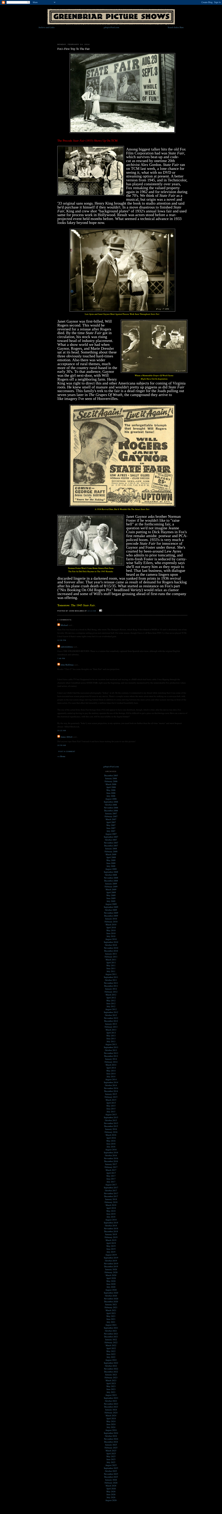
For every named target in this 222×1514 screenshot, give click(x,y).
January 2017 (111, 1164)
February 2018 (111, 1202)
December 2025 (111, 1476)
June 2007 (111, 828)
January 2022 (111, 1339)
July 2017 (111, 1181)
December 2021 (111, 1336)
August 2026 (111, 1500)
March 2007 (111, 819)
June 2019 (111, 1248)
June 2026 (111, 1494)
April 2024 (111, 1418)
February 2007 (111, 816)
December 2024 (111, 1441)
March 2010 (111, 924)
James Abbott (66, 736)
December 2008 (111, 880)
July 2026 (111, 1497)
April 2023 (111, 1383)
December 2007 (111, 845)
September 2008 (111, 871)
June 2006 (111, 793)
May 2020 (111, 1281)
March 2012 (111, 994)
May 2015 (111, 1105)
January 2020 (111, 1269)
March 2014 (111, 1064)
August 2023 (111, 1395)
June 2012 (111, 1003)
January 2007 (111, 813)
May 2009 (111, 895)
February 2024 (111, 1412)
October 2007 (111, 839)
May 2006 (111, 790)
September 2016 (111, 1152)
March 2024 (111, 1415)
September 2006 (111, 801)
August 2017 (111, 1184)
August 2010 (111, 939)
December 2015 (111, 1126)
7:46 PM (61, 658)
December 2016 (111, 1161)
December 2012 (111, 1020)
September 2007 (111, 836)
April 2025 (111, 1453)
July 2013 (111, 1041)
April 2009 (111, 892)
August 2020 (111, 1289)
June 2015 (111, 1108)
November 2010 (111, 947)
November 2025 (111, 1473)
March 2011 (111, 959)
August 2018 (111, 1219)
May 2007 (111, 825)
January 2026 (111, 1479)
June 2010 (111, 933)
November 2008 (111, 877)
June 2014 (111, 1073)
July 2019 (111, 1251)
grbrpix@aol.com (111, 27)
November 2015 (111, 1123)
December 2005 (111, 775)
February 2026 (111, 1482)
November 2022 (111, 1368)
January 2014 (111, 1058)
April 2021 (111, 1313)
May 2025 (111, 1456)
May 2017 (111, 1175)
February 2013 (111, 1026)
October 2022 (111, 1365)
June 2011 (111, 968)
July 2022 (111, 1357)
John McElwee (67, 664)
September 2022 (111, 1362)
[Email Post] (100, 610)
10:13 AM (91, 611)
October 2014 (111, 1085)
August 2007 (111, 833)
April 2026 (111, 1488)
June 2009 (111, 898)
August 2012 (111, 1009)
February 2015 (111, 1096)
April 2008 (111, 857)
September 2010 (111, 942)
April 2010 (111, 927)
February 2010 (111, 921)
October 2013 (111, 1050)
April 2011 (111, 962)
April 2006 (111, 787)
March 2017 (111, 1169)
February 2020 (111, 1272)
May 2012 (111, 1000)
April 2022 (111, 1348)
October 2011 (111, 980)
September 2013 (111, 1047)
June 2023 (111, 1389)
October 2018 (111, 1225)
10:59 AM (61, 745)
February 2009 (111, 886)
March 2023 (111, 1380)
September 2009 (111, 906)
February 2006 (111, 781)
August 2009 (111, 904)
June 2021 (111, 1319)
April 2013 (111, 1032)
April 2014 (111, 1067)
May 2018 (111, 1210)
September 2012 (111, 1012)
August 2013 (111, 1044)
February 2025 (111, 1447)
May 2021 (111, 1316)
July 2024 (111, 1427)
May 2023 (111, 1386)
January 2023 (111, 1374)
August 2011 (111, 974)
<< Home (61, 756)
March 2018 (111, 1205)
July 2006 (111, 795)
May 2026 (111, 1491)
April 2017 (111, 1172)
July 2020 (111, 1286)
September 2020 (111, 1292)
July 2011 (111, 971)
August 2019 (111, 1254)
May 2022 (111, 1351)
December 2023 (111, 1406)
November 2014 (111, 1088)
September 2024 (111, 1433)
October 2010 (111, 944)
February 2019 (111, 1237)
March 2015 (111, 1099)
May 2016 (111, 1140)
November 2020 (111, 1298)
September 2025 (111, 1468)
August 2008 (111, 868)
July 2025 (111, 1462)
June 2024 (111, 1424)
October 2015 (111, 1120)
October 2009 (111, 909)
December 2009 (111, 915)
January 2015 (111, 1094)
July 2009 (111, 901)
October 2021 (111, 1330)
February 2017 (111, 1167)
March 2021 (111, 1310)
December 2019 (111, 1266)
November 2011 (111, 982)
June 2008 (111, 863)
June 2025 (111, 1459)
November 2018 (111, 1228)
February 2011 (111, 956)
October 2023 (111, 1400)
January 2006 (111, 778)
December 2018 (111, 1231)
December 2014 (111, 1091)
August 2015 (111, 1114)
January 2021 (111, 1304)
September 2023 (111, 1397)
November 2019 (111, 1263)
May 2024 (111, 1421)
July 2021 (111, 1321)
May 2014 (111, 1070)
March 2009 (111, 889)
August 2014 (111, 1079)
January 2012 (111, 988)
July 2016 (111, 1146)
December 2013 (111, 1056)
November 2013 (111, 1053)
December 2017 (111, 1196)
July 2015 (111, 1111)
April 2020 (111, 1278)
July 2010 (111, 936)
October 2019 (111, 1260)
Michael (64, 625)
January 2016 (111, 1129)
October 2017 (111, 1190)
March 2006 (111, 784)
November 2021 (111, 1333)
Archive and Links (46, 27)
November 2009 (111, 912)
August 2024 (111, 1430)
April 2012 (111, 997)
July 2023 (111, 1392)
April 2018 (111, 1207)
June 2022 (111, 1354)
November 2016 (111, 1158)
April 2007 (111, 822)
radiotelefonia (67, 646)
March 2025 (111, 1450)
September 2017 (111, 1187)
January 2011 (111, 953)
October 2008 (111, 874)
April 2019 (111, 1243)
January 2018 (111, 1199)
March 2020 (111, 1275)
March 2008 (111, 854)
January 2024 (111, 1409)
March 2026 (111, 1485)
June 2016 (111, 1143)
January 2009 (111, 883)
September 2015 (111, 1117)
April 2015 (111, 1102)
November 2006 (111, 807)
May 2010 (111, 930)
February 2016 (111, 1132)
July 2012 (111, 1006)
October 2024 (111, 1435)
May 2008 (111, 860)
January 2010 (111, 918)
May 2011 (111, 965)
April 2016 (111, 1137)
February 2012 (111, 991)
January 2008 (111, 848)
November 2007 (111, 842)
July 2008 (111, 866)
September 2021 (111, 1327)
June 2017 (111, 1178)
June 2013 (111, 1038)
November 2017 (111, 1193)
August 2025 (111, 1465)
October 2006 (111, 804)
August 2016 (111, 1149)
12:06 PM (61, 640)
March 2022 (111, 1345)
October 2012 (111, 1015)
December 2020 (111, 1301)
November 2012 (111, 1018)
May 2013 (111, 1035)
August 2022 (111, 1359)
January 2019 (111, 1234)
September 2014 (111, 1082)
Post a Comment (66, 751)
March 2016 (111, 1134)
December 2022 (111, 1371)
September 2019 (111, 1257)
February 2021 (111, 1307)
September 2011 (111, 977)
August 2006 (111, 798)
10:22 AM (61, 730)
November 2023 (111, 1403)
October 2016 (111, 1155)
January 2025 (111, 1444)
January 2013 (111, 1023)
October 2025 (111, 1471)
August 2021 (111, 1324)
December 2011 (111, 985)
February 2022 (111, 1342)
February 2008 (111, 851)
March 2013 (111, 1029)
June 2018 (111, 1213)
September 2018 (111, 1222)
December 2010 (111, 950)
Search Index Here (176, 27)
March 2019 (111, 1240)
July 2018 (111, 1216)
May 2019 (111, 1245)
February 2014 (111, 1061)
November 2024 (111, 1438)
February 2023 (111, 1377)
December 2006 (111, 810)
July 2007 (111, 830)
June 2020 (111, 1283)
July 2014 (111, 1076)
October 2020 (111, 1295)
